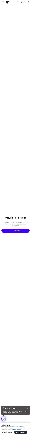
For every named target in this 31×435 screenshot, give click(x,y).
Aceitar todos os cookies (20, 432)
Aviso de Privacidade (17, 429)
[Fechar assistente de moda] (27, 408)
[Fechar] (29, 429)
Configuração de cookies (7, 432)
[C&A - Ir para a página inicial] (8, 2)
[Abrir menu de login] (22, 2)
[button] (18, 2)
